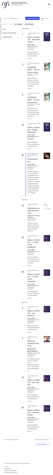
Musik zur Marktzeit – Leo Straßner (33, 313)
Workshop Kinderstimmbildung (33, 343)
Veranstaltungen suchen (32, 18)
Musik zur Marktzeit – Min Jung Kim (33, 382)
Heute (10, 24)
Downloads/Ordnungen (10, 472)
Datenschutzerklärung (10, 470)
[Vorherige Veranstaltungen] (4, 24)
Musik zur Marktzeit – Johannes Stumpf (33, 412)
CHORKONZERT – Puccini (33, 68)
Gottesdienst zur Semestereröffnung (33, 210)
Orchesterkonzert (32, 160)
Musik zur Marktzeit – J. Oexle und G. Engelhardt (33, 243)
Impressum (7, 468)
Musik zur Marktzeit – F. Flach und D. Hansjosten (33, 277)
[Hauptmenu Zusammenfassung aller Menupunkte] (49, 4)
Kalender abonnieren (42, 444)
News (1, 38)
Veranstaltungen (1, 29)
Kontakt (1, 20)
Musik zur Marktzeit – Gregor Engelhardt (33, 129)
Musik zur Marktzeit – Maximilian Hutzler (33, 39)
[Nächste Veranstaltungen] (6, 24)
